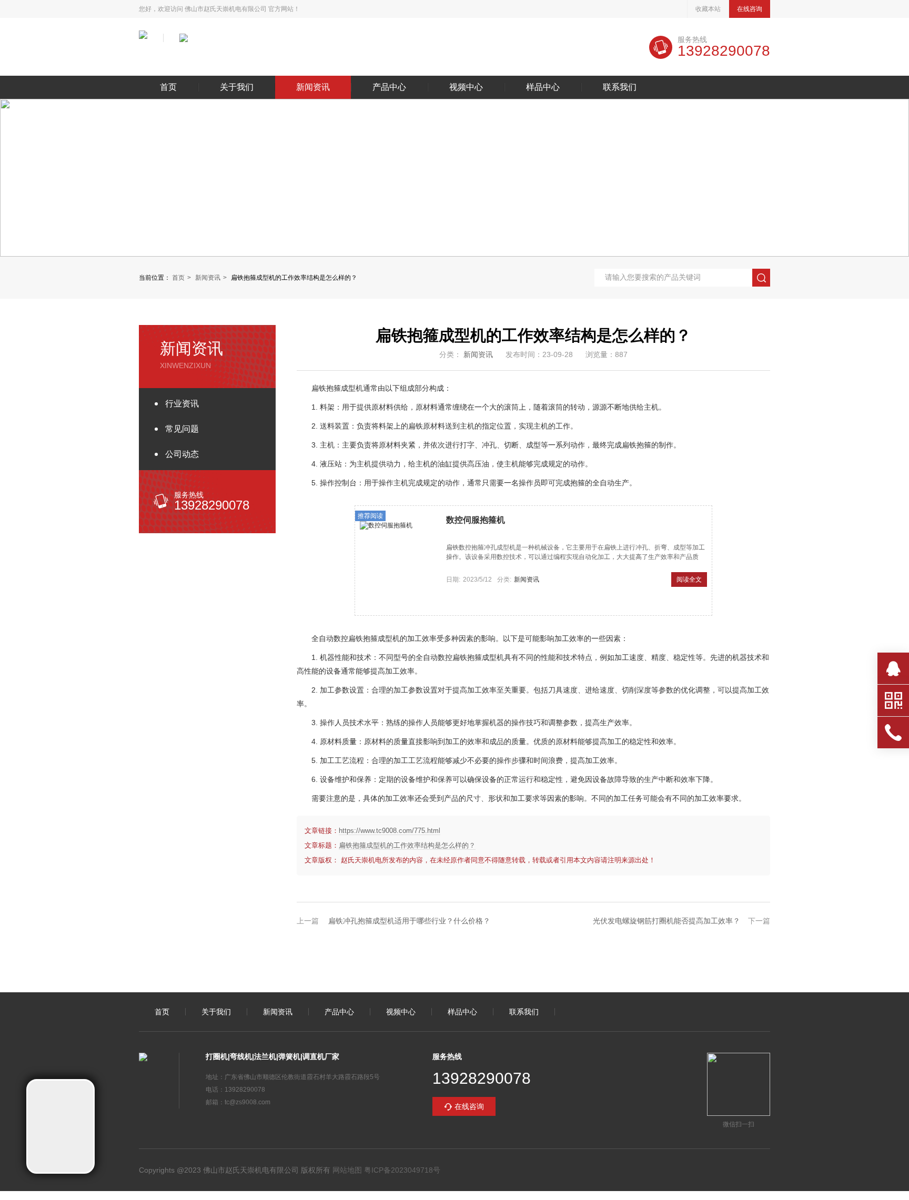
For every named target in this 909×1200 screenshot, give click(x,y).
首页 (168, 87)
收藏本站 (708, 9)
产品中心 (389, 87)
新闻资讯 (313, 87)
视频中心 (466, 87)
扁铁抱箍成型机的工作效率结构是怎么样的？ (407, 845)
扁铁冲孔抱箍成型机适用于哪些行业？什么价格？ (409, 921)
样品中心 (543, 87)
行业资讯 (182, 403)
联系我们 (620, 87)
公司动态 (182, 454)
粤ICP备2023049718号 (401, 1170)
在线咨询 (749, 9)
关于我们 (237, 87)
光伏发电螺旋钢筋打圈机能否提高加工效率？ (666, 921)
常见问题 (182, 428)
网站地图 (347, 1170)
